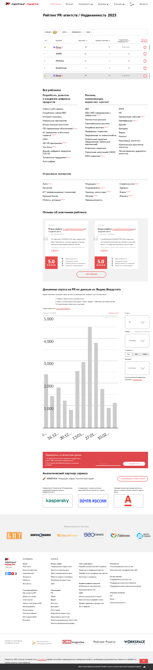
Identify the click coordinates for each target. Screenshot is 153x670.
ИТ (111, 596)
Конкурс (69, 4)
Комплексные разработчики (91, 600)
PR (52, 593)
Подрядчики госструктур (121, 579)
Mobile (145, 354)
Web (136, 354)
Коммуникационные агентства (64, 620)
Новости (26, 580)
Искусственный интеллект (90, 597)
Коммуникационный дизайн (63, 623)
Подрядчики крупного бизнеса (123, 583)
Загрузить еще (91, 274)
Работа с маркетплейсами (62, 577)
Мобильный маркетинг (61, 580)
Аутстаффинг (84, 607)
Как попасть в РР (29, 593)
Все (128, 354)
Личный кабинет (30, 613)
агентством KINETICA (63, 308)
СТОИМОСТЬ (50, 31)
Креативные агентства (60, 617)
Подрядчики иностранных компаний (125, 586)
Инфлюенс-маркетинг (60, 613)
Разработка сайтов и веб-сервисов (92, 567)
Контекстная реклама (60, 570)
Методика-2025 (30, 617)
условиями (41, 659)
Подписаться (134, 464)
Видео (53, 600)
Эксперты (143, 4)
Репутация (55, 610)
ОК (143, 661)
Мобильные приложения (89, 586)
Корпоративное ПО (87, 590)
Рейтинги (27, 567)
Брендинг (55, 607)
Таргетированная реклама (61, 573)
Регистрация (28, 610)
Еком (112, 599)
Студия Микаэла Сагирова (73, 229)
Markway (60, 61)
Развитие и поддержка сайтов (91, 570)
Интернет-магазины (87, 577)
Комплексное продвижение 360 (123, 570)
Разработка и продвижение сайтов (93, 573)
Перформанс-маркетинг (61, 567)
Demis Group (61, 68)
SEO (52, 584)
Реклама (26, 620)
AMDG (59, 54)
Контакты (27, 584)
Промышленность (118, 603)
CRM (81, 593)
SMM (53, 597)
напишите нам (137, 379)
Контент (54, 603)
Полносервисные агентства (121, 567)
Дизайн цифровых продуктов (91, 603)
